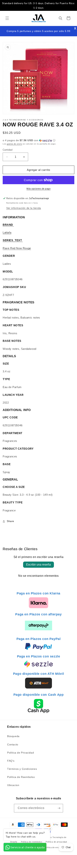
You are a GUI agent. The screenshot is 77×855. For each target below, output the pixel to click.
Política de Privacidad (20, 752)
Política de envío (52, 847)
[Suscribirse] (59, 808)
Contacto (12, 744)
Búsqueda (13, 736)
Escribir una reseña (38, 564)
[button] (7, 18)
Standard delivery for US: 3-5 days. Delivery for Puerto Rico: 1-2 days (38, 5)
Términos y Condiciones (22, 768)
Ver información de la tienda (23, 208)
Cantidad (7, 149)
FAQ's (11, 760)
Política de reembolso (31, 842)
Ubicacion (13, 785)
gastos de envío (14, 144)
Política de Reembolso (21, 777)
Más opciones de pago (38, 188)
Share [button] (10, 521)
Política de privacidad (56, 842)
